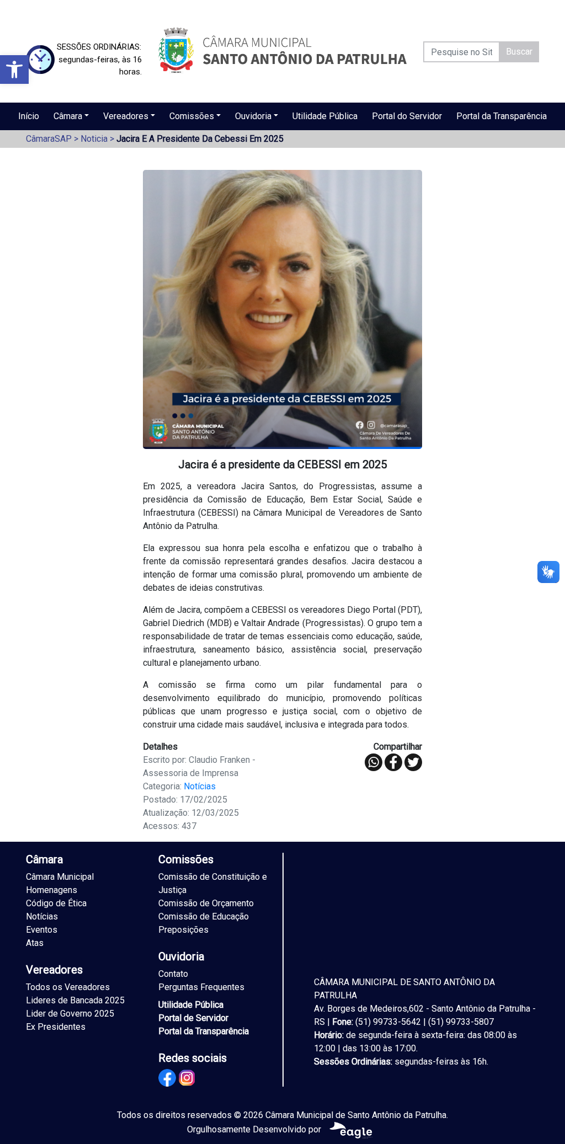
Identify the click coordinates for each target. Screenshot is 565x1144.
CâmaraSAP (49, 138)
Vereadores (125, 116)
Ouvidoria (253, 116)
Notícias (200, 786)
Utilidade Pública (325, 116)
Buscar (519, 51)
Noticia (94, 138)
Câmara (68, 116)
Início (28, 116)
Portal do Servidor (407, 116)
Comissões (191, 116)
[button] (14, 69)
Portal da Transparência (501, 116)
